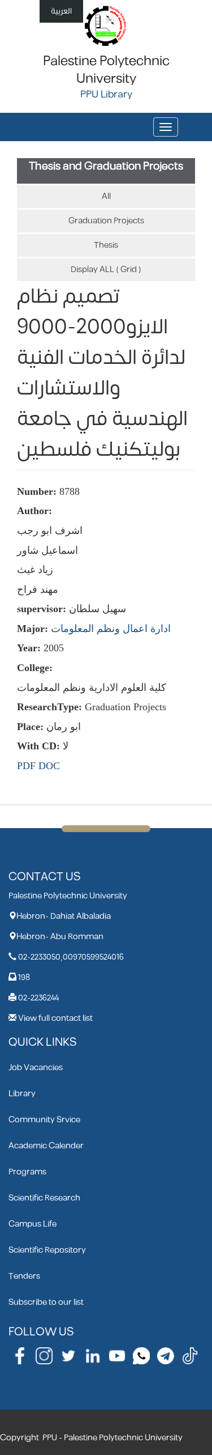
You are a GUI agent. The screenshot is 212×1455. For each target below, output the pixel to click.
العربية (61, 11)
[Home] (106, 25)
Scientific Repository (47, 1250)
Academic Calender (46, 1145)
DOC (49, 765)
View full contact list (55, 1018)
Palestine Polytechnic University (106, 70)
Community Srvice (44, 1119)
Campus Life (32, 1224)
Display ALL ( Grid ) (106, 269)
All (106, 196)
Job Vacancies (35, 1067)
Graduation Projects (106, 220)
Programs (27, 1171)
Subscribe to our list (46, 1302)
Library (22, 1093)
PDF (26, 765)
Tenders (24, 1276)
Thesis (106, 245)
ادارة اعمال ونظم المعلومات (111, 628)
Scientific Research (44, 1197)
